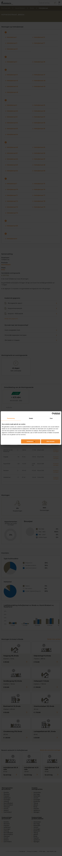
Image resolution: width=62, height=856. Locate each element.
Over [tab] (51, 418)
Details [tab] (31, 418)
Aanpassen (30, 441)
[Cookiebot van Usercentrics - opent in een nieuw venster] (53, 413)
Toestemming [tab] (11, 418)
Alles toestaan (50, 441)
